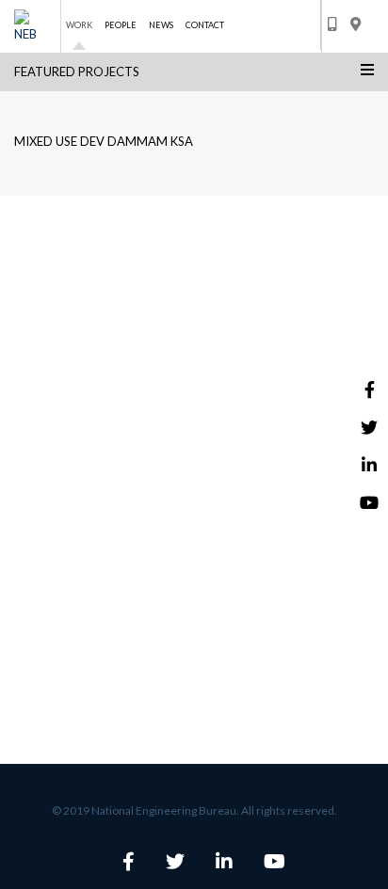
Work (79, 25)
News (161, 25)
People (121, 25)
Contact (205, 25)
